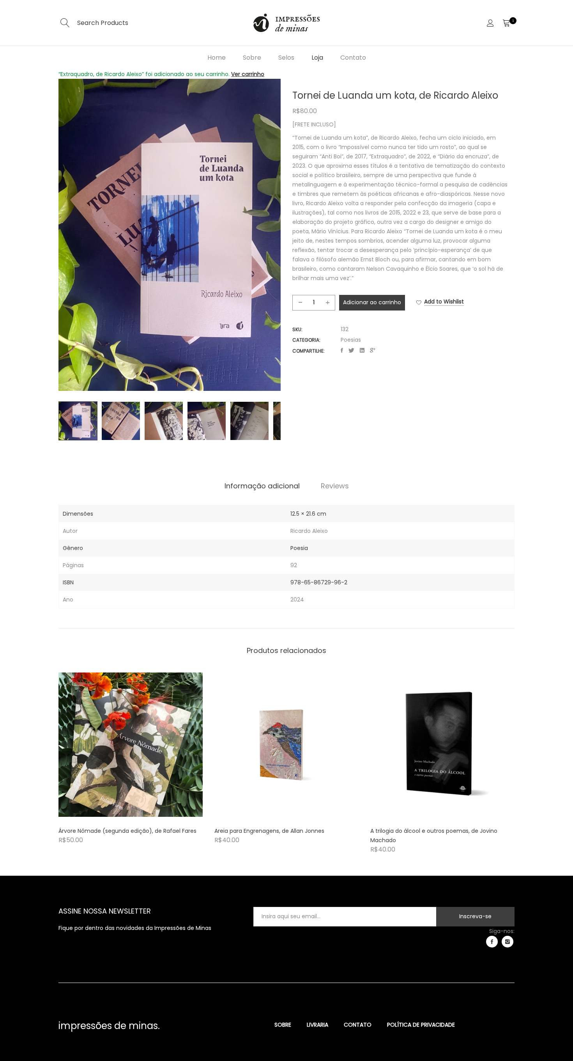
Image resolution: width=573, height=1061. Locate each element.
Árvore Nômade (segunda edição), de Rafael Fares (127, 831)
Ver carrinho (247, 74)
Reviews (335, 486)
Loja (317, 57)
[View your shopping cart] (506, 23)
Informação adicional (262, 486)
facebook (492, 941)
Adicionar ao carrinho (372, 302)
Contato (353, 57)
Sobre (252, 57)
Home (216, 57)
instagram (507, 941)
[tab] (262, 486)
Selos (286, 57)
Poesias (351, 340)
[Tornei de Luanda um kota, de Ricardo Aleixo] (342, 350)
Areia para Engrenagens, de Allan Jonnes (269, 831)
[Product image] (130, 744)
